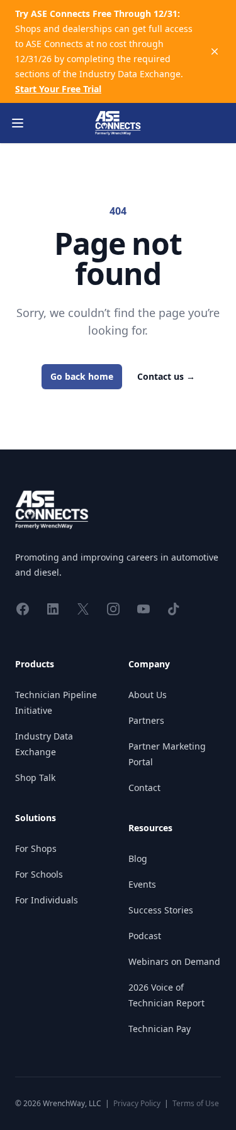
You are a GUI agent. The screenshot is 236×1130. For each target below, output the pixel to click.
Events (142, 884)
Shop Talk (35, 777)
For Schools (39, 874)
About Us (147, 695)
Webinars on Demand (174, 961)
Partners (146, 720)
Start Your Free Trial (58, 89)
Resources (150, 828)
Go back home (81, 376)
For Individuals (46, 900)
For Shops (36, 848)
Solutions (35, 818)
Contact (144, 788)
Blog (137, 858)
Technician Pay (159, 1029)
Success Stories (160, 910)
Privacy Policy (136, 1103)
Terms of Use (195, 1103)
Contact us (166, 376)
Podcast (144, 936)
